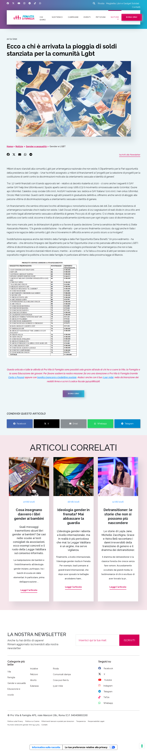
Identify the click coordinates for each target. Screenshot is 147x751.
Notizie (115, 17)
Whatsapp (102, 423)
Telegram (129, 423)
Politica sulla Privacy (15, 721)
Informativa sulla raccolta (46, 747)
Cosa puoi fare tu (61, 680)
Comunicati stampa (62, 674)
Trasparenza (81, 721)
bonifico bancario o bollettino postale (57, 377)
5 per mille (108, 377)
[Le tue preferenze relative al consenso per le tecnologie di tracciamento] (142, 746)
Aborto (33, 680)
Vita (9, 671)
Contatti (136, 7)
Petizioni (34, 674)
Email (75, 423)
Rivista (101, 3)
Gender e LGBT (58, 146)
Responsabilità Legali (96, 721)
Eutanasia (34, 686)
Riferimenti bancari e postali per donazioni (57, 721)
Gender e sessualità (36, 146)
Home (10, 146)
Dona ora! (131, 17)
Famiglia (11, 677)
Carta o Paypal (16, 377)
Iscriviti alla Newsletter (129, 154)
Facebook (21, 423)
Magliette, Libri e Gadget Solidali (122, 3)
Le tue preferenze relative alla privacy (86, 747)
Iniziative (34, 668)
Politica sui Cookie (32, 721)
